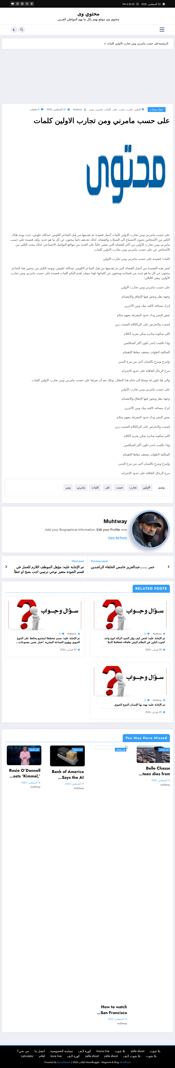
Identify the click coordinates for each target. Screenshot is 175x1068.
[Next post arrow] (6, 567)
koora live (103, 1051)
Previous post (99, 561)
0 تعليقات (34, 109)
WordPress (125, 1062)
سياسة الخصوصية (61, 1051)
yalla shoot (137, 1051)
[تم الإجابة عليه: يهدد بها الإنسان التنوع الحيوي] (130, 681)
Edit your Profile (108, 529)
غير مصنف (36, 749)
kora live (56, 1056)
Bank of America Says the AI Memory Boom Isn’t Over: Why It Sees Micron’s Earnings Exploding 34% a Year (27, 774)
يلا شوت (155, 1051)
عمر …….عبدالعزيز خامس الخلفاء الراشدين (122, 567)
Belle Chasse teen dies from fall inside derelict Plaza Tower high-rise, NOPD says (114, 771)
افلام (42, 1056)
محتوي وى (88, 13)
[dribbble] (22, 4)
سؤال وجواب (156, 109)
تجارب (129, 109)
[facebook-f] (32, 4)
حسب (122, 109)
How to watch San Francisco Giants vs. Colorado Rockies (73, 1009)
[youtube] (13, 4)
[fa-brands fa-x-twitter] (27, 4)
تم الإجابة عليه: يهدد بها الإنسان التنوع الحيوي (139, 705)
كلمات (108, 109)
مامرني (99, 109)
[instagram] (17, 4)
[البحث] (21, 29)
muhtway (77, 109)
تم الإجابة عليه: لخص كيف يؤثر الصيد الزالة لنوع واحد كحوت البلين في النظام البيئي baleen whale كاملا (134, 640)
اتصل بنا (40, 1051)
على (115, 109)
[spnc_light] (14, 29)
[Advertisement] (87, 75)
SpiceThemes (64, 1062)
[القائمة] (162, 29)
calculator (27, 1056)
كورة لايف (84, 1051)
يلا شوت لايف (131, 1056)
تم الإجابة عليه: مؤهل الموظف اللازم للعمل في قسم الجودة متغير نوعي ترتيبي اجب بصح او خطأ (49, 569)
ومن (91, 109)
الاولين (137, 109)
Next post (78, 561)
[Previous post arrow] (169, 567)
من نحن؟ (23, 1051)
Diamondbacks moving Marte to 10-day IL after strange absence (157, 773)
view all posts (117, 537)
